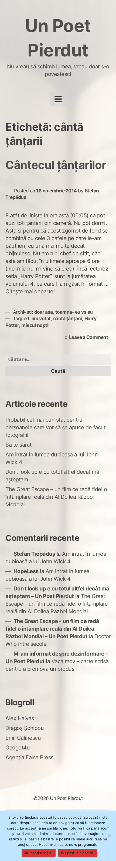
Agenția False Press (29, 757)
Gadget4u (17, 747)
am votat (41, 318)
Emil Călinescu (23, 738)
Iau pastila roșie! (38, 853)
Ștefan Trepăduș (34, 554)
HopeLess (26, 571)
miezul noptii (35, 325)
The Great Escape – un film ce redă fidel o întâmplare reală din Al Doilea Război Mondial (56, 497)
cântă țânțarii (67, 318)
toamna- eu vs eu (74, 312)
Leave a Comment (90, 337)
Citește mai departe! (30, 291)
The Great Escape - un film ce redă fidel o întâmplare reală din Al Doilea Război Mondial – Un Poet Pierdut (52, 629)
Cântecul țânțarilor (55, 165)
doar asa (43, 312)
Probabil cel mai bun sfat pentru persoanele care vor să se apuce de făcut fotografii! (55, 427)
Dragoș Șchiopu (24, 728)
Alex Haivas (19, 718)
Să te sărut (18, 444)
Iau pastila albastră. (77, 853)
